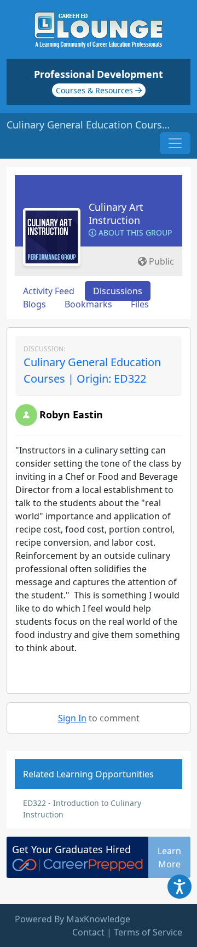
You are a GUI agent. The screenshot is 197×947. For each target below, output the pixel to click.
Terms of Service (148, 932)
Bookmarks (88, 304)
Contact (88, 932)
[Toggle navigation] (175, 143)
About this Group (134, 232)
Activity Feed (48, 291)
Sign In (72, 718)
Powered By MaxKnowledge (72, 919)
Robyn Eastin (71, 414)
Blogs (34, 304)
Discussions (117, 291)
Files (140, 304)
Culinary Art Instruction (116, 213)
